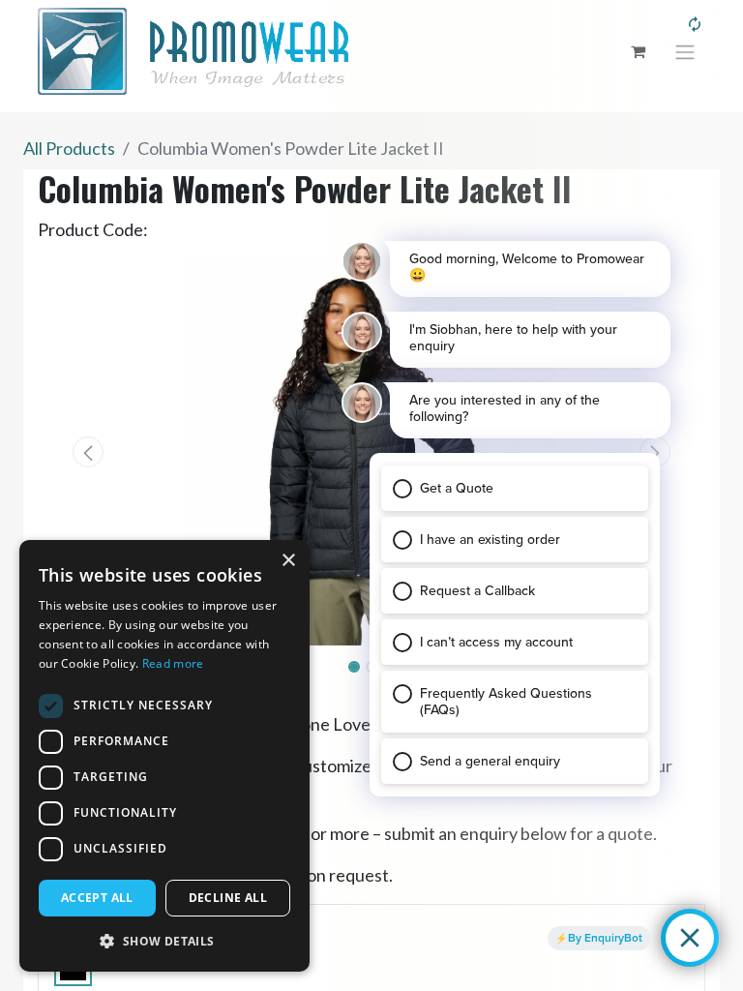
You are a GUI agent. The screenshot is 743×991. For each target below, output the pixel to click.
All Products (69, 148)
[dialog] (164, 756)
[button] (88, 451)
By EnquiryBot (605, 938)
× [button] (288, 561)
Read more (173, 663)
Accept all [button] (97, 897)
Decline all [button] (228, 897)
